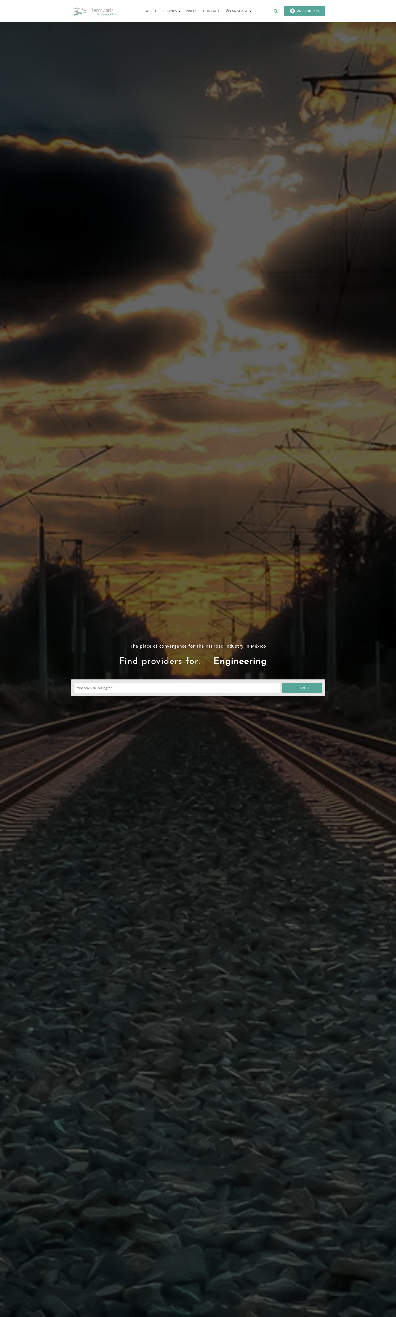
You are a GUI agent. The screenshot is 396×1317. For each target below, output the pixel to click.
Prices (191, 11)
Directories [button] (166, 11)
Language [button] (238, 11)
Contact (211, 11)
